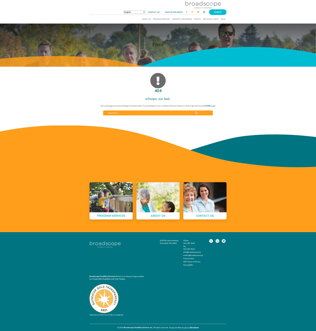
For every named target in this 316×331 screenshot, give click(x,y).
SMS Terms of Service (191, 262)
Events (197, 19)
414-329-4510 (189, 249)
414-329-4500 (189, 243)
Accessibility (188, 265)
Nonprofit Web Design (178, 328)
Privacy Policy (188, 258)
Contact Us (153, 12)
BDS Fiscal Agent (211, 19)
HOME (208, 106)
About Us (146, 19)
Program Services (161, 19)
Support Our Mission (182, 19)
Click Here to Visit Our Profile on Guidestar (106, 315)
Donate (218, 12)
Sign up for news (173, 12)
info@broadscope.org (192, 252)
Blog (223, 19)
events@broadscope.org (193, 255)
